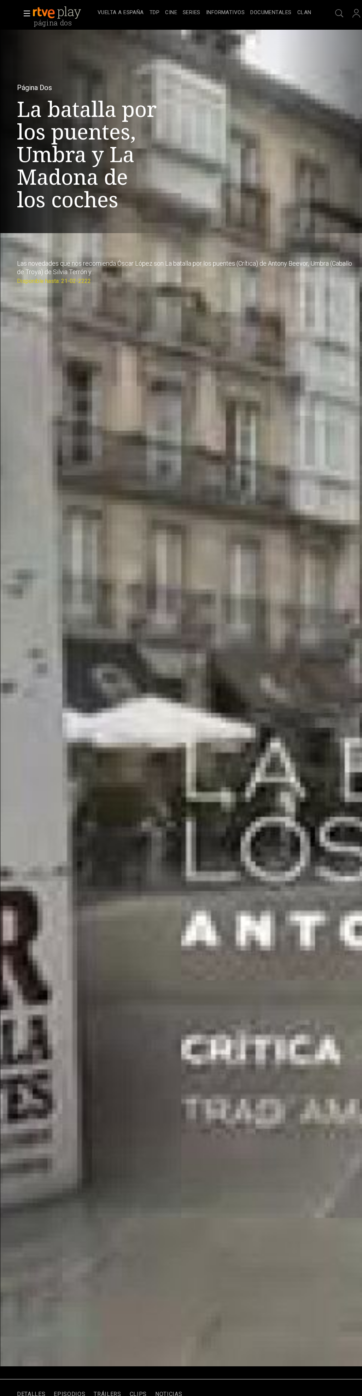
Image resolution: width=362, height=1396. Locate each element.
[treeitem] (121, 13)
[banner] (64, 13)
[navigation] (204, 13)
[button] (25, 13)
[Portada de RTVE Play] (58, 13)
